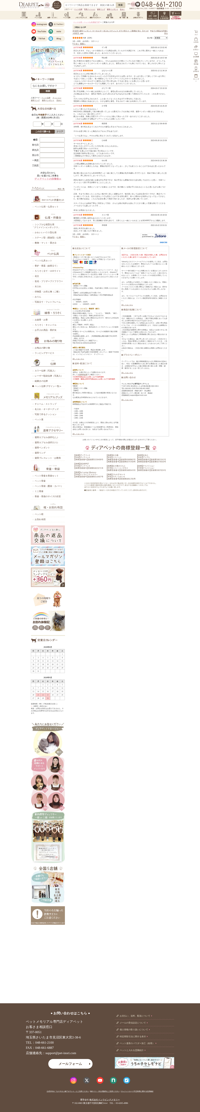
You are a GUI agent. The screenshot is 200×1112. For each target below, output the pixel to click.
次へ (77, 44)
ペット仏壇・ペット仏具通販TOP (86, 22)
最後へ (82, 44)
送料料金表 (83, 375)
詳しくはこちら (78, 359)
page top (163, 242)
